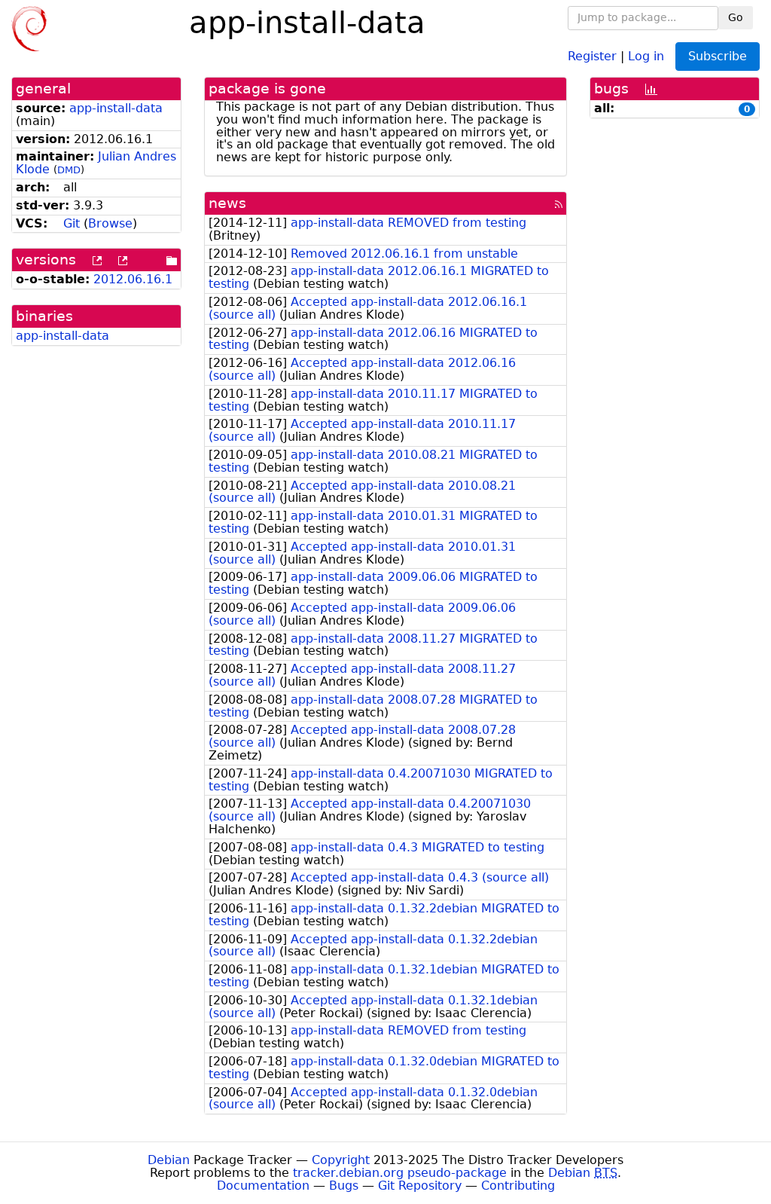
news (227, 203)
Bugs (343, 1185)
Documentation (263, 1185)
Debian (169, 1160)
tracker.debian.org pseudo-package (400, 1173)
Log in (646, 55)
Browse (110, 223)
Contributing (518, 1185)
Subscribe (717, 56)
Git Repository (420, 1185)
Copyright (341, 1160)
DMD (69, 170)
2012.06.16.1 (132, 279)
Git (71, 223)
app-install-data (116, 108)
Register (592, 55)
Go (735, 17)
